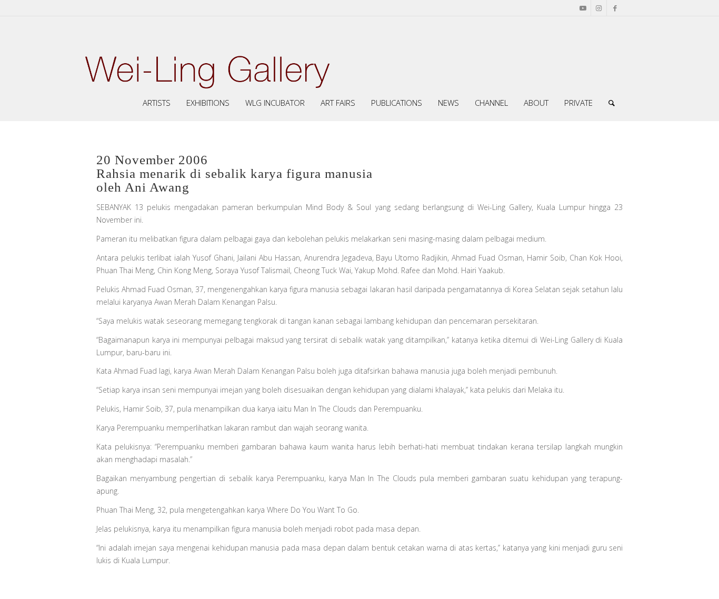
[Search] (612, 102)
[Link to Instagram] (598, 8)
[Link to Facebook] (615, 8)
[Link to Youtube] (583, 8)
